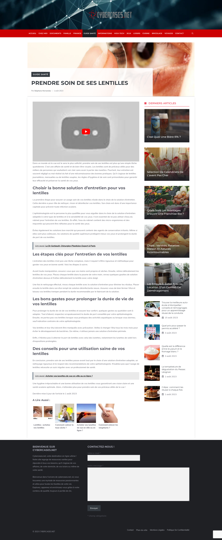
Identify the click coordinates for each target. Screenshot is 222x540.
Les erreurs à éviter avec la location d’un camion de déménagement (165, 287)
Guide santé (90, 33)
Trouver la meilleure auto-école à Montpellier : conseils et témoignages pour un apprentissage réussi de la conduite (175, 307)
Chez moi (43, 33)
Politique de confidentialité (178, 530)
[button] (193, 33)
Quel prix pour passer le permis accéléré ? (174, 327)
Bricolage (157, 33)
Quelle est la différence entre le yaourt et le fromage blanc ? (173, 349)
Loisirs (136, 33)
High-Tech (119, 33)
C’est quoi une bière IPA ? (164, 136)
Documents (55, 33)
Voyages (169, 33)
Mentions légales (157, 530)
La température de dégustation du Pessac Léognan (173, 369)
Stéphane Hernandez (42, 91)
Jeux (129, 33)
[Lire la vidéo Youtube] (86, 131)
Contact (179, 33)
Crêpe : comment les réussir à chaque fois (172, 388)
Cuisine (146, 33)
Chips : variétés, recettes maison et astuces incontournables (163, 249)
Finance (77, 33)
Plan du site (141, 530)
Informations (105, 33)
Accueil (32, 33)
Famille (67, 33)
